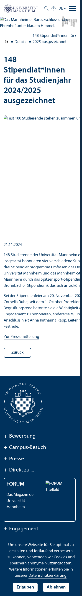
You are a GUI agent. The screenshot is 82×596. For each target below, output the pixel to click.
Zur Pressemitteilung (21, 337)
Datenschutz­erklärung (47, 576)
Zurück (17, 352)
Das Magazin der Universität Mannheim (20, 501)
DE (61, 8)
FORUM (15, 484)
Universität (6, 42)
